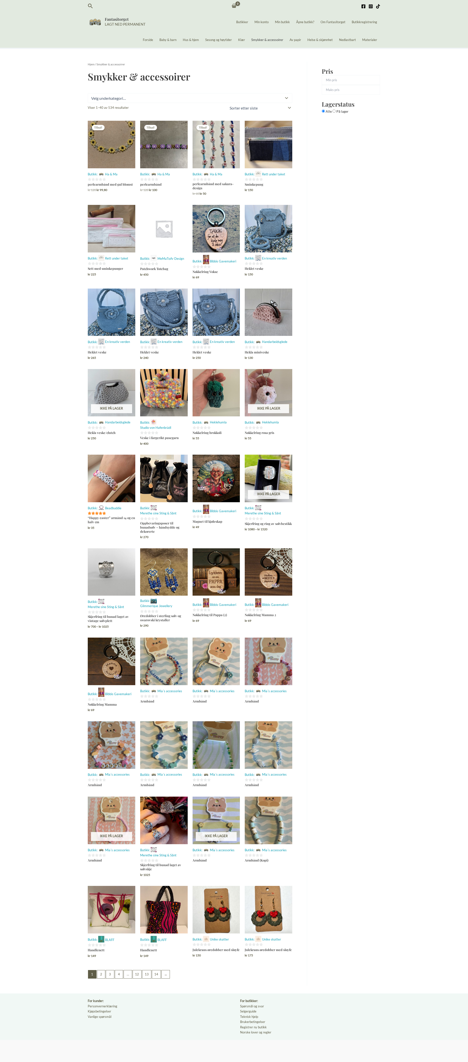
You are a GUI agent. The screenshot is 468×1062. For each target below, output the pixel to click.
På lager (342, 111)
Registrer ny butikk (253, 1027)
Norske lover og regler (255, 1032)
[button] (90, 6)
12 (137, 974)
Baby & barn (167, 40)
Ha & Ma (111, 174)
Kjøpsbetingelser (99, 1011)
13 (147, 974)
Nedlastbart (347, 40)
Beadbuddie (113, 508)
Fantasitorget (117, 19)
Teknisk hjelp (249, 1017)
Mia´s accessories (169, 691)
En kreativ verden (274, 258)
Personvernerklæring (102, 1006)
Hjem (91, 64)
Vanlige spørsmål (99, 1017)
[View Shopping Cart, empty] (234, 6)
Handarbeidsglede (274, 342)
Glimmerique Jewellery (156, 606)
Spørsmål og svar (252, 1006)
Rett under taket (273, 174)
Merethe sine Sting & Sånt (158, 513)
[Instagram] (371, 6)
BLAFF (109, 940)
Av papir (295, 40)
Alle (328, 111)
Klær (241, 40)
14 (156, 974)
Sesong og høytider (218, 40)
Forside (148, 40)
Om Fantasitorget (333, 22)
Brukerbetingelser (252, 1022)
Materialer (369, 40)
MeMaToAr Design (170, 258)
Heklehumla (218, 422)
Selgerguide (248, 1011)
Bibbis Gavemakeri (223, 261)
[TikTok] (378, 6)
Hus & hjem (191, 40)
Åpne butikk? (305, 22)
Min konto (261, 22)
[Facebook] (363, 6)
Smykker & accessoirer (267, 40)
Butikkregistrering (364, 22)
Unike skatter (219, 939)
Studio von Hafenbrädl (155, 428)
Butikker (242, 22)
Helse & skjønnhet (320, 40)
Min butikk (282, 22)
